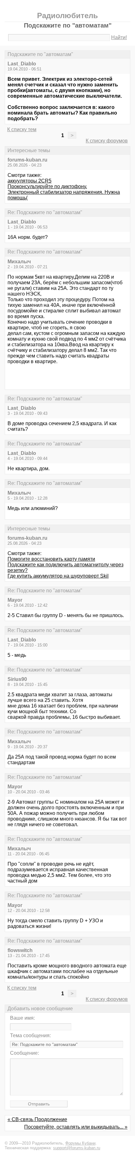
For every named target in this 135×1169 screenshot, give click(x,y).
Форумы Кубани (80, 1143)
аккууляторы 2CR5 (29, 180)
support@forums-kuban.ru (76, 1148)
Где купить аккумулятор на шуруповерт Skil (58, 576)
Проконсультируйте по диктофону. (47, 186)
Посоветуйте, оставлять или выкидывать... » (75, 1127)
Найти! (119, 37)
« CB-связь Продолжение (37, 1119)
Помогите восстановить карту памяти (51, 559)
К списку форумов (107, 140)
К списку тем (21, 129)
